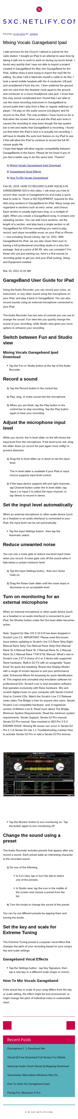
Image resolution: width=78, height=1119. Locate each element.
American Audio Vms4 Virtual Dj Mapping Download (38, 1066)
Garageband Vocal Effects (25, 171)
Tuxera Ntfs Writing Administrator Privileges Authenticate (7, 1025)
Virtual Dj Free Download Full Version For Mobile (36, 1057)
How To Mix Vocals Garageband (29, 177)
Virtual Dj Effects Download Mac (70, 1025)
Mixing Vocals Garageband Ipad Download (35, 165)
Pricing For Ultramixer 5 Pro (24, 1092)
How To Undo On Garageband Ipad (28, 1083)
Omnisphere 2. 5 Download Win (26, 1048)
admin (33, 34)
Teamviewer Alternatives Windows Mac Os (32, 1074)
